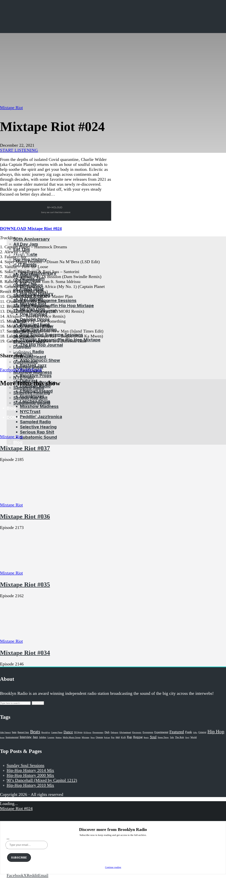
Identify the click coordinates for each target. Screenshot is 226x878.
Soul (153, 737)
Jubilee (42, 737)
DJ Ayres (78, 732)
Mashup (59, 737)
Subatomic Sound (38, 437)
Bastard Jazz (33, 365)
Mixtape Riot (11, 107)
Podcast (107, 737)
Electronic (136, 732)
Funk (188, 732)
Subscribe (19, 857)
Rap (129, 737)
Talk (172, 737)
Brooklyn (45, 732)
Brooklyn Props (36, 375)
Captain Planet (56, 732)
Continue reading (113, 867)
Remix (146, 737)
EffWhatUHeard (36, 390)
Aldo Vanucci (5, 732)
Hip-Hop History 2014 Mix (30, 770)
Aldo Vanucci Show (40, 360)
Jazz (35, 737)
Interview (26, 737)
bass (14, 732)
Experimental (161, 732)
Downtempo (97, 732)
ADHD (26, 355)
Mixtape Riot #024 (16, 808)
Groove (202, 732)
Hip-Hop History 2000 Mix (30, 775)
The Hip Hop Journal (41, 344)
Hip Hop (215, 731)
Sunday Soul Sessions (25, 765)
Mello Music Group (72, 737)
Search (38, 703)
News (92, 737)
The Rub (179, 737)
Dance (68, 732)
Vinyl (187, 737)
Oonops (99, 737)
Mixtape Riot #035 (25, 584)
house (2, 737)
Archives (22, 350)
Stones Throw (163, 737)
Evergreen (148, 732)
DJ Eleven (87, 732)
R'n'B (123, 737)
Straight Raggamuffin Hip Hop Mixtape (53, 305)
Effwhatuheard (125, 732)
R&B (118, 737)
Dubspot (114, 732)
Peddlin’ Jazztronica (41, 416)
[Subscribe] (8, 839)
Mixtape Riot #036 (25, 516)
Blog (18, 442)
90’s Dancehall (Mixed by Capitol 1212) (42, 780)
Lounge (50, 737)
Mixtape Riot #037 (25, 448)
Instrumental (12, 737)
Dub (107, 732)
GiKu (195, 732)
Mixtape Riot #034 (25, 652)
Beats (35, 731)
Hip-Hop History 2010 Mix (30, 785)
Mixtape (85, 737)
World (193, 737)
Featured (176, 731)
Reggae (138, 737)
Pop (112, 737)
